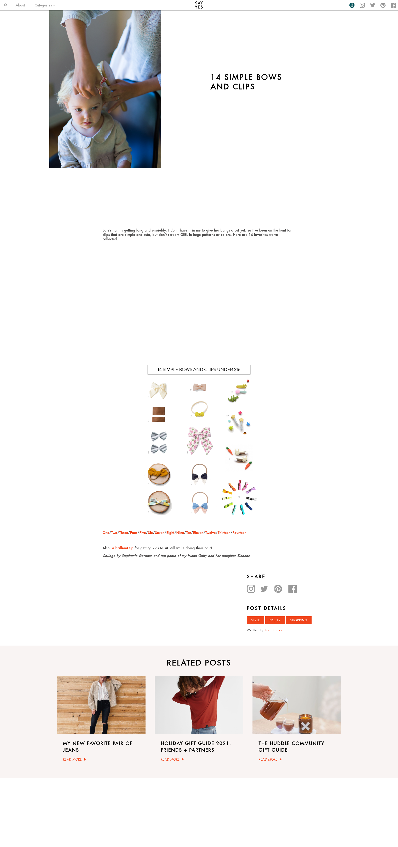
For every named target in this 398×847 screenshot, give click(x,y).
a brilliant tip (123, 548)
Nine (180, 533)
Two (114, 533)
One (106, 533)
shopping (298, 620)
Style (255, 620)
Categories (43, 5)
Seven (159, 533)
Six (150, 533)
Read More (72, 759)
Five (143, 533)
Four (133, 533)
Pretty (275, 620)
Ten (188, 533)
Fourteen (239, 533)
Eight (170, 533)
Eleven (198, 533)
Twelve (210, 533)
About (20, 5)
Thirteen (224, 533)
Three (123, 533)
